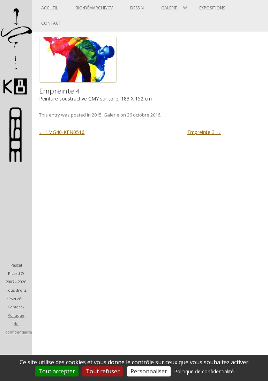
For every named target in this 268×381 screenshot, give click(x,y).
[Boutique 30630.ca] (16, 158)
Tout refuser (103, 371)
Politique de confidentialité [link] (204, 371)
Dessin (137, 8)
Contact (15, 306)
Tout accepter (56, 371)
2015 (97, 115)
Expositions (212, 8)
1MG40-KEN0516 (61, 132)
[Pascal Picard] (16, 97)
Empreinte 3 (204, 132)
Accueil (49, 8)
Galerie (111, 115)
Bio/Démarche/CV (94, 8)
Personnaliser (149, 371)
